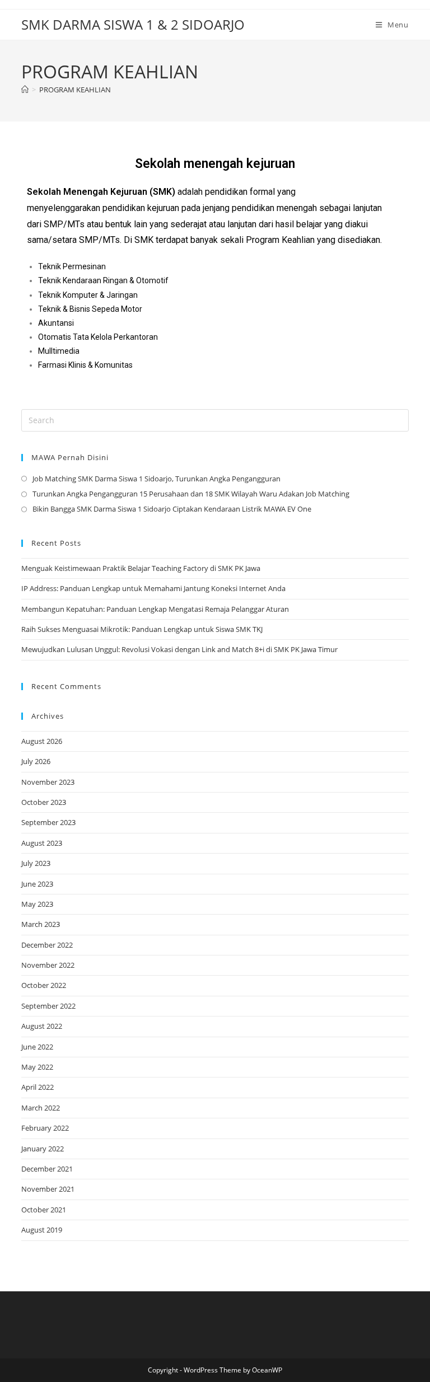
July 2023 (35, 863)
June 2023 (37, 884)
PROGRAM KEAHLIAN (75, 90)
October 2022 (43, 985)
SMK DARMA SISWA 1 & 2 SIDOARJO (133, 24)
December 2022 (47, 945)
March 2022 (40, 1108)
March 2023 (40, 924)
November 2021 (47, 1189)
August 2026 (41, 741)
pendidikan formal (240, 191)
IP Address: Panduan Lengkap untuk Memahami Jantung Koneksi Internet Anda (153, 588)
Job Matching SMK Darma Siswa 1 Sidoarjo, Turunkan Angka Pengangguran (156, 479)
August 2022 (41, 1026)
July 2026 (35, 761)
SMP (53, 224)
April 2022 (37, 1087)
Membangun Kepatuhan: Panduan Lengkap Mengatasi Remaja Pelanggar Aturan (155, 609)
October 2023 (43, 802)
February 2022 (45, 1128)
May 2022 (37, 1067)
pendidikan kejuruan (140, 208)
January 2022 (42, 1149)
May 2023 (37, 904)
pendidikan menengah (274, 208)
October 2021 (43, 1210)
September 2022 (48, 1006)
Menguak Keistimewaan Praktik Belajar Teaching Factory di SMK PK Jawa (140, 568)
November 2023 (47, 782)
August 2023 (41, 843)
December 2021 (47, 1169)
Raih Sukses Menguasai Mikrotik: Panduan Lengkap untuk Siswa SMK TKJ (142, 629)
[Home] (25, 90)
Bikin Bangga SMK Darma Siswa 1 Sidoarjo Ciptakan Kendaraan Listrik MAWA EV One (171, 509)
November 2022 (47, 965)
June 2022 (37, 1047)
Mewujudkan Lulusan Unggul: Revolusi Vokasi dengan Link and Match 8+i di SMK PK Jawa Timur (179, 649)
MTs (76, 224)
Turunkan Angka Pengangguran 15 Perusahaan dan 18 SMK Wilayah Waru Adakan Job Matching (190, 494)
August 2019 (41, 1230)
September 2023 (48, 822)
